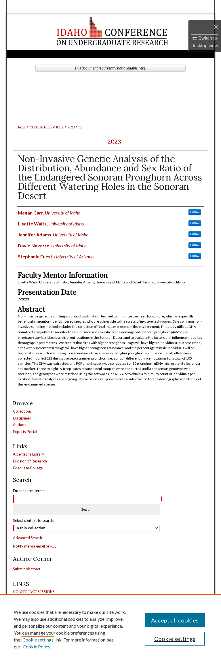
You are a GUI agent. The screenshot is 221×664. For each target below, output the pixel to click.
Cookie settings (38, 639)
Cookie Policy (36, 646)
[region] (110, 629)
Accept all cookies (175, 620)
